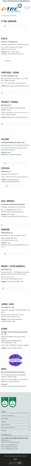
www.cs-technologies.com (15, 212)
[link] (15, 31)
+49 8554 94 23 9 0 (12, 445)
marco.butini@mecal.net (15, 54)
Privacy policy (5, 424)
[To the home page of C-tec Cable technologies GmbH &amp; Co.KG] (11, 8)
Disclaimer (4, 418)
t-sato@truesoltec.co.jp (12, 320)
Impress (3, 421)
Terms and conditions (8, 427)
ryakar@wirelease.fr (22, 117)
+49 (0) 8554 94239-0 (12, 1)
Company (7, 15)
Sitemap (3, 430)
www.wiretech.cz (22, 177)
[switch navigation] (28, 8)
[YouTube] (14, 459)
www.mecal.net (11, 49)
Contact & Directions (7, 416)
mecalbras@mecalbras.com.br (13, 279)
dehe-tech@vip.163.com (14, 348)
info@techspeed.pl (15, 154)
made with (13, 463)
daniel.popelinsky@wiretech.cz (11, 181)
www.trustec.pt (20, 83)
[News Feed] (16, 459)
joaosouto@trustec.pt (21, 86)
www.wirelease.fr (10, 114)
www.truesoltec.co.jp (13, 317)
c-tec (2, 15)
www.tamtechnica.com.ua (9, 240)
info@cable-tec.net (24, 1)
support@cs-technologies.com (17, 216)
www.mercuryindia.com (12, 381)
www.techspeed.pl (9, 150)
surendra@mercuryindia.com (17, 386)
